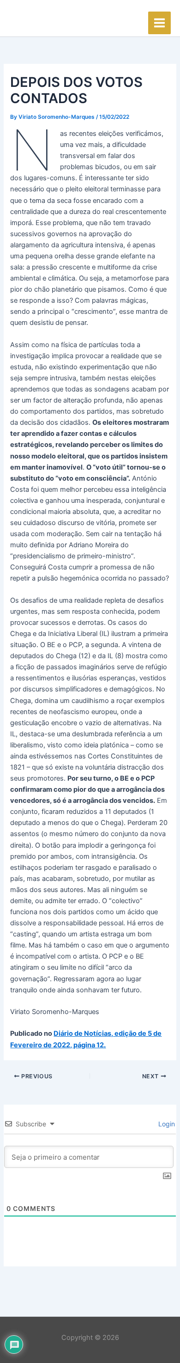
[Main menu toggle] (159, 23)
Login (165, 1124)
